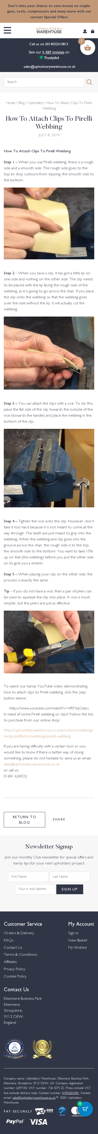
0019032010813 (57, 43)
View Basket (77, 940)
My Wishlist (77, 948)
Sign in (73, 933)
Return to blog (24, 819)
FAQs (8, 940)
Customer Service (23, 923)
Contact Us (13, 948)
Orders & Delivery (19, 933)
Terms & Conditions (20, 955)
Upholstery (36, 103)
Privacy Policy (14, 969)
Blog (21, 103)
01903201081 (70, 1093)
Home (10, 103)
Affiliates (10, 962)
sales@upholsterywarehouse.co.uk (49, 66)
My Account (81, 923)
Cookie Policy (15, 976)
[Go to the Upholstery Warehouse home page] (49, 30)
